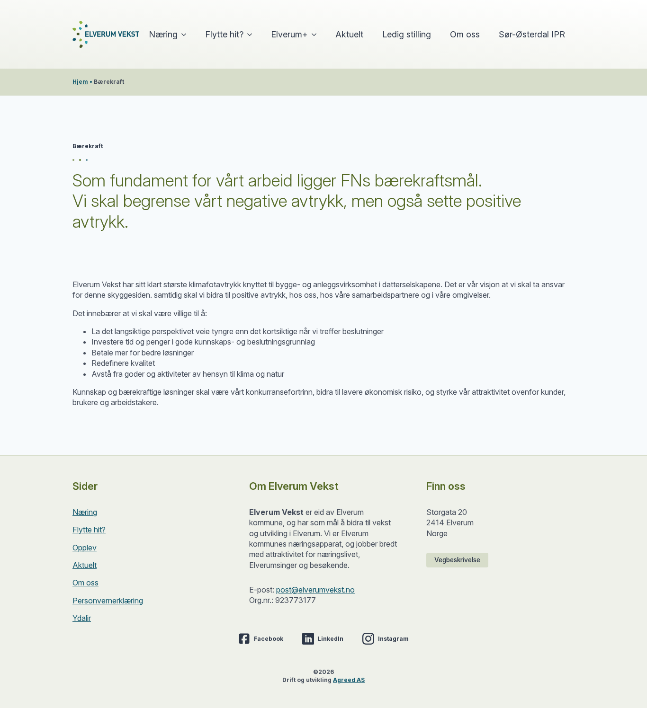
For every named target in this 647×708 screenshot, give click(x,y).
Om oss (465, 34)
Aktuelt (349, 34)
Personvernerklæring (107, 600)
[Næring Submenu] (187, 34)
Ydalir (81, 618)
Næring (163, 34)
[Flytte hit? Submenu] (252, 34)
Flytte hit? (224, 34)
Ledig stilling (406, 34)
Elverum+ (289, 34)
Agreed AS (349, 679)
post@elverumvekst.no (315, 589)
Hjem (80, 81)
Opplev (84, 547)
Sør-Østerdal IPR (532, 34)
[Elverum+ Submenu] (317, 34)
